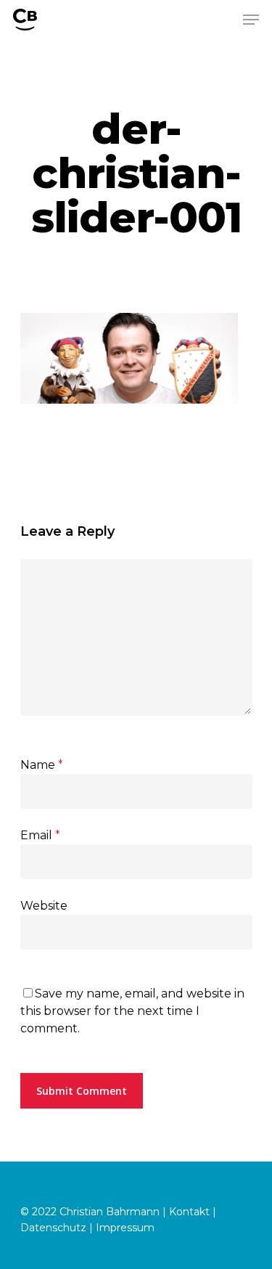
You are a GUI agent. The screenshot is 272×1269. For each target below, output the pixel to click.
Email (40, 835)
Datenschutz (53, 1227)
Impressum (125, 1227)
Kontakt (189, 1211)
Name (41, 765)
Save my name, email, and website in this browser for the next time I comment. (132, 1011)
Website (43, 906)
